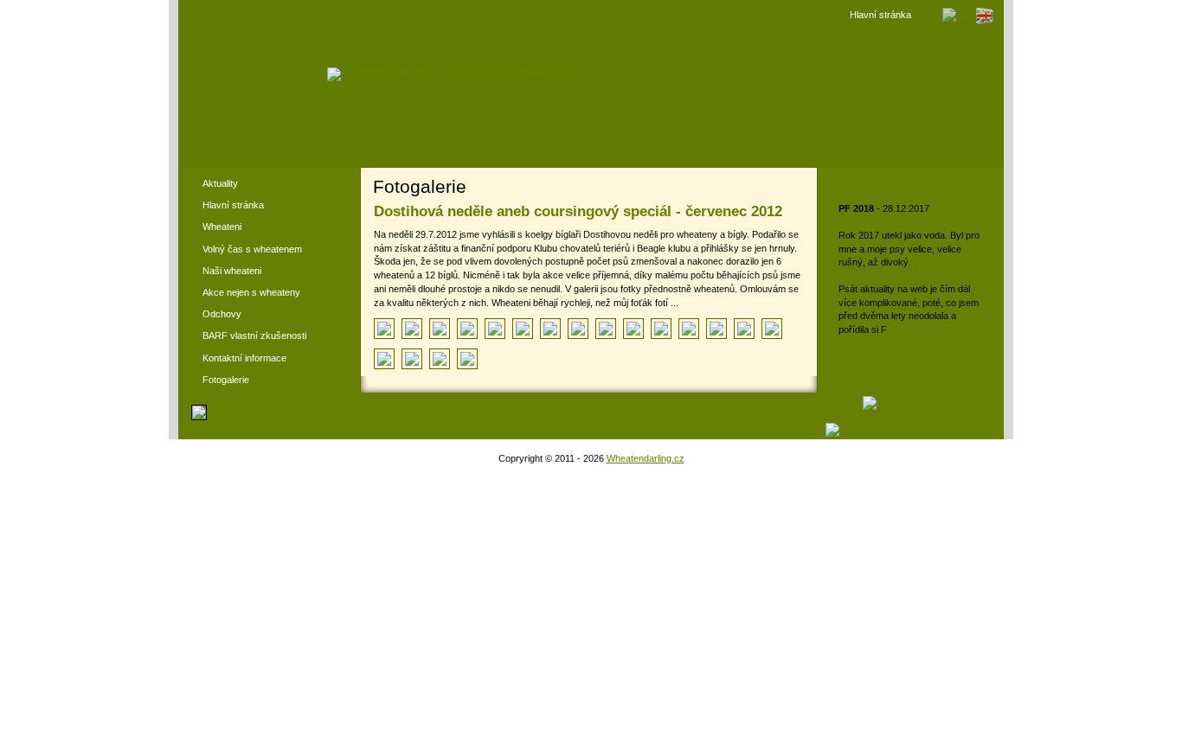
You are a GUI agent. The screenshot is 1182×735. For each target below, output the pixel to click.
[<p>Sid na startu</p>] (578, 328)
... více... (908, 329)
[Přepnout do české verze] (955, 12)
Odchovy (221, 314)
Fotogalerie (225, 379)
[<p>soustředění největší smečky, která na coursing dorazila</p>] (467, 328)
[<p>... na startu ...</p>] (771, 328)
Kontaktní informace (244, 358)
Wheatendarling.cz (645, 458)
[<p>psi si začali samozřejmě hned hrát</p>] (411, 328)
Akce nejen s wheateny (251, 292)
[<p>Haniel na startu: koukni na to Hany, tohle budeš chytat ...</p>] (522, 328)
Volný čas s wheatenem (252, 249)
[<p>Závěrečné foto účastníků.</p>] (467, 358)
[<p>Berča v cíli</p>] (661, 328)
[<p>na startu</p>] (633, 328)
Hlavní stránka (880, 15)
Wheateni (221, 226)
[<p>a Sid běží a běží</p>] (605, 328)
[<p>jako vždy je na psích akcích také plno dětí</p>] (439, 328)
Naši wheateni (231, 270)
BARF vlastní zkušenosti (254, 335)
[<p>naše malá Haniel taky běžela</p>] (550, 328)
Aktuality (220, 183)
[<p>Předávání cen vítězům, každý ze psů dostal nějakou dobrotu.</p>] (411, 358)
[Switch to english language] (984, 21)
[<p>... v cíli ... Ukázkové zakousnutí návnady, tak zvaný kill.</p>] (384, 358)
